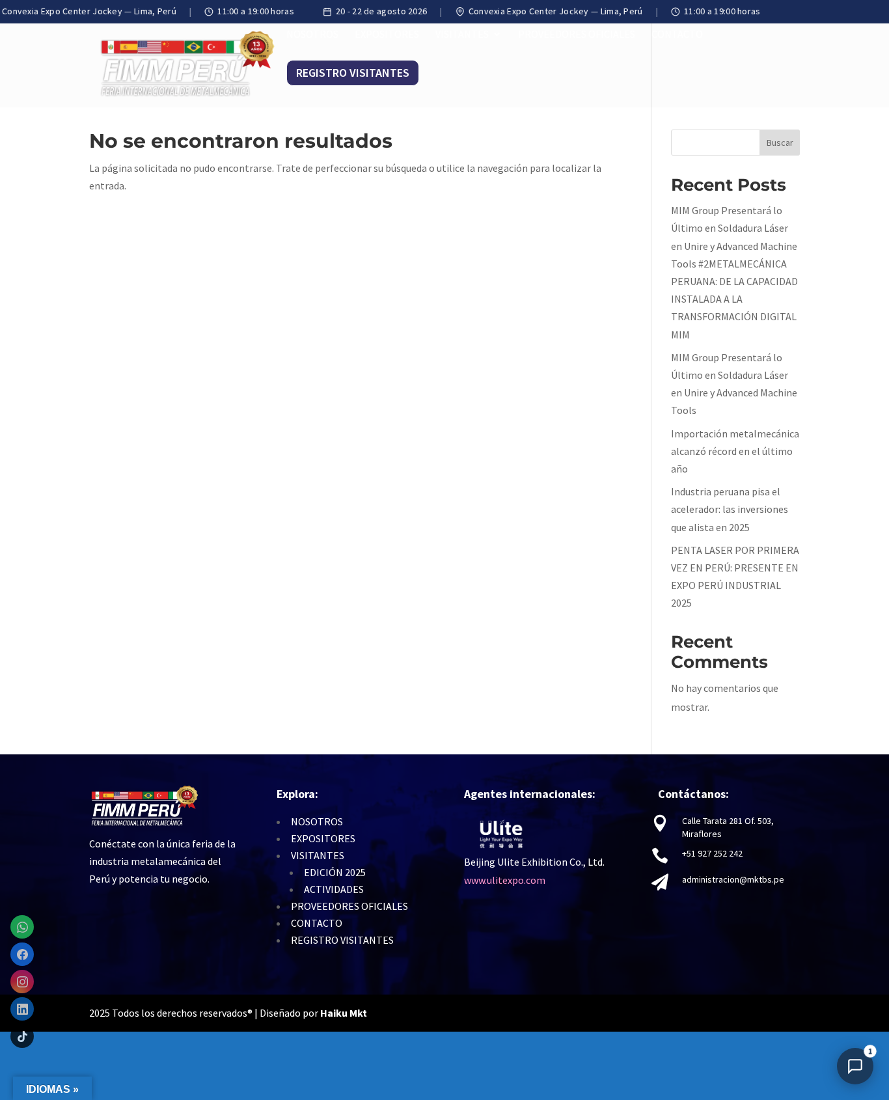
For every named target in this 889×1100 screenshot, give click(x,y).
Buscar (780, 142)
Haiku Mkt (344, 1012)
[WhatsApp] (22, 927)
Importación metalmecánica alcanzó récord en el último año (735, 451)
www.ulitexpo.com (504, 880)
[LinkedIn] (22, 1009)
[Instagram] (22, 981)
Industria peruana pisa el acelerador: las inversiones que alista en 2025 (729, 509)
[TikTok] (22, 1036)
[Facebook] (22, 954)
